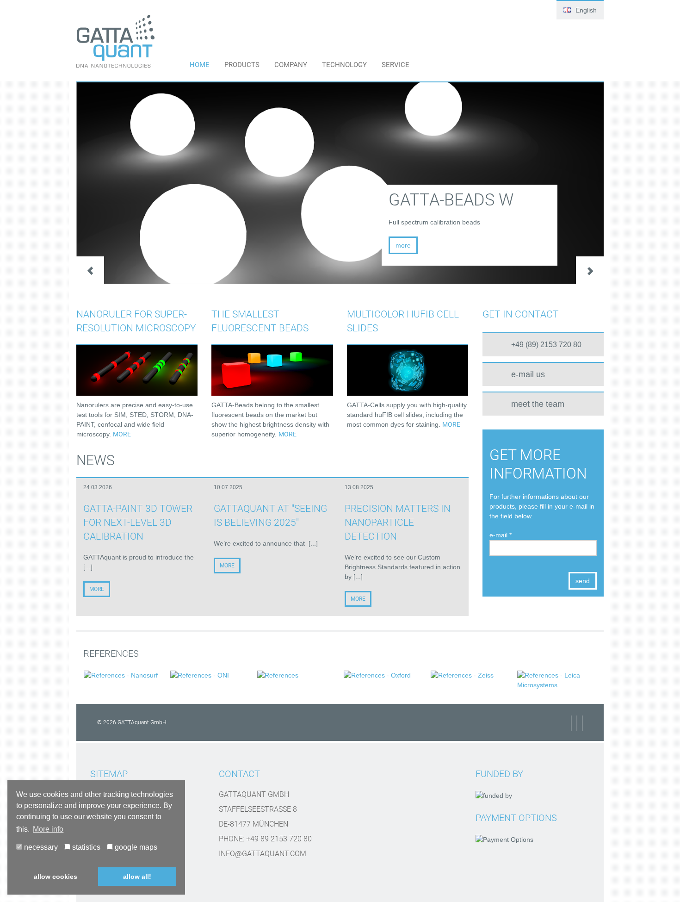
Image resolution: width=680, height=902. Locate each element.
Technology (344, 65)
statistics (85, 847)
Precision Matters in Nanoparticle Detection (398, 522)
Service (395, 65)
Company (290, 65)
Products (242, 65)
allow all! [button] (137, 876)
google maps (135, 847)
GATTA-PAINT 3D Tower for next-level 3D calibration (137, 522)
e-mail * (500, 535)
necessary (40, 847)
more (122, 434)
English (585, 10)
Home (200, 65)
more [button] (403, 245)
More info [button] (48, 829)
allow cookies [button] (55, 876)
